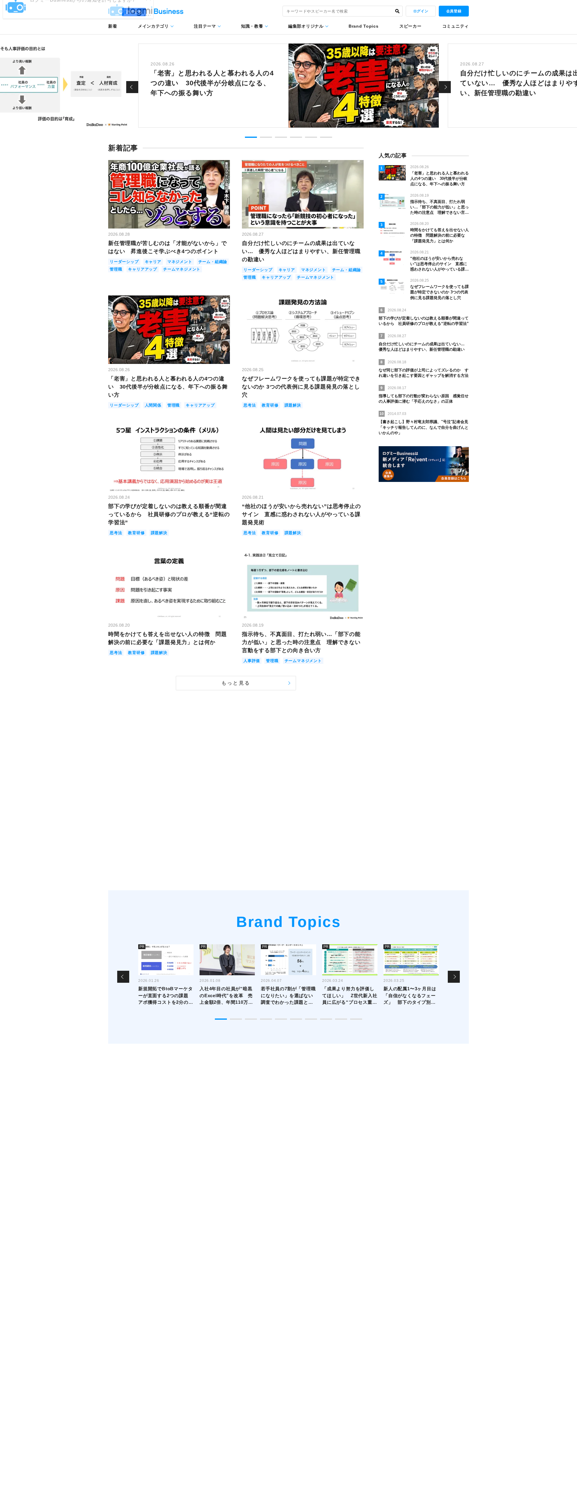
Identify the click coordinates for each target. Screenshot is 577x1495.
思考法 (249, 405)
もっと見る (235, 682)
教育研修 (270, 405)
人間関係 (153, 405)
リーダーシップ (124, 261)
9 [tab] (341, 1019)
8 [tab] (326, 1019)
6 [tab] (326, 137)
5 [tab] (311, 137)
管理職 (116, 269)
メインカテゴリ (153, 26)
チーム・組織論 (212, 261)
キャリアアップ (142, 269)
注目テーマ (205, 26)
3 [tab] (281, 137)
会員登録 (453, 11)
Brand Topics (363, 26)
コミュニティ (455, 26)
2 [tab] (266, 137)
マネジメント (179, 261)
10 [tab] (356, 1019)
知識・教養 (252, 26)
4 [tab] (296, 137)
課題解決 (293, 405)
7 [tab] (311, 1019)
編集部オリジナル (306, 26)
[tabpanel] (288, 86)
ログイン (420, 11)
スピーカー (410, 26)
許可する (134, 21)
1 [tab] (251, 137)
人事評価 (251, 660)
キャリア (153, 261)
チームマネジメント (181, 269)
